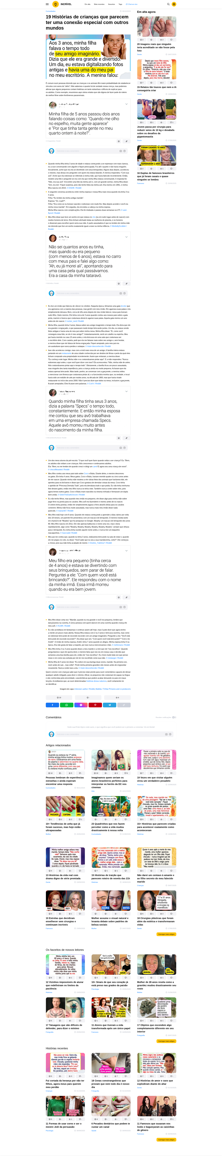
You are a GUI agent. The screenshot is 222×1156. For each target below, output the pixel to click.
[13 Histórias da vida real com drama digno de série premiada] (65, 858)
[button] (59, 697)
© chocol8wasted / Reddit (58, 470)
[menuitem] (87, 4)
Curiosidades (50, 11)
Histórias (140, 784)
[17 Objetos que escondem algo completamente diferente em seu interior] (156, 1008)
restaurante (66, 353)
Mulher (48, 834)
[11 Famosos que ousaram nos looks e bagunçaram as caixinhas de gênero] (156, 1106)
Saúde (93, 1131)
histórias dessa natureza (96, 681)
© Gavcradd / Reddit (68, 533)
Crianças (140, 885)
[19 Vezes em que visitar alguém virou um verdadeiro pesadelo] (156, 760)
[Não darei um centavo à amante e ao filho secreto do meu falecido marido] (156, 858)
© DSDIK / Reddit (74, 188)
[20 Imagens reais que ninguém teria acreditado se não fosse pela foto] (156, 27)
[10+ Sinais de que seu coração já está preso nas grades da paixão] (111, 965)
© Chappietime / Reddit (53, 141)
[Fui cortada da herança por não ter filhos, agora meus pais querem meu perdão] (65, 1063)
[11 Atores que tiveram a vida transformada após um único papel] (111, 1008)
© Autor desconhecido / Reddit (98, 346)
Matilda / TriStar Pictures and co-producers (113, 689)
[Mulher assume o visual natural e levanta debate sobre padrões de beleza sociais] (111, 901)
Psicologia (95, 989)
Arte (93, 791)
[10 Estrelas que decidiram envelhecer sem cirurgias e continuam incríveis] (65, 901)
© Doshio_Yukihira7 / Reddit (100, 543)
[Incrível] (62, 4)
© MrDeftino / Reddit (52, 283)
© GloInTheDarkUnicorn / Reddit (71, 495)
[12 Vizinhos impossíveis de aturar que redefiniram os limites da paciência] (65, 965)
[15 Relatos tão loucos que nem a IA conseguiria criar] (156, 70)
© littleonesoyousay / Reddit (55, 597)
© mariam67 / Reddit (64, 511)
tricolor (123, 306)
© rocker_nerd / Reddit (74, 321)
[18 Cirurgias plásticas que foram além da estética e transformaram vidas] (156, 901)
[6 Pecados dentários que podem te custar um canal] (111, 1106)
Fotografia (49, 1032)
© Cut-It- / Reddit (94, 384)
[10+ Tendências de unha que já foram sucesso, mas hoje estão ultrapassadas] (65, 807)
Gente (139, 54)
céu (93, 217)
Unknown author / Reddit (84, 689)
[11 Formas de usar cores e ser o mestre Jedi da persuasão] (65, 1106)
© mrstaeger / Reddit (114, 658)
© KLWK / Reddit (63, 626)
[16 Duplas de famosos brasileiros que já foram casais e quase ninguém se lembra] (156, 156)
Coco (86, 474)
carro (95, 467)
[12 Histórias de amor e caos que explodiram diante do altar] (156, 1063)
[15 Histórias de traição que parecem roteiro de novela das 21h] (111, 858)
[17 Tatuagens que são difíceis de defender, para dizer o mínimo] (65, 1008)
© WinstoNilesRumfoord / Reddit (56, 438)
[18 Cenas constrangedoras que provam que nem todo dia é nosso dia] (111, 1063)
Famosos (140, 183)
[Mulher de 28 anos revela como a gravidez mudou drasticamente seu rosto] (156, 965)
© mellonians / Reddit (121, 645)
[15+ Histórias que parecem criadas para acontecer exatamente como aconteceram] (156, 807)
